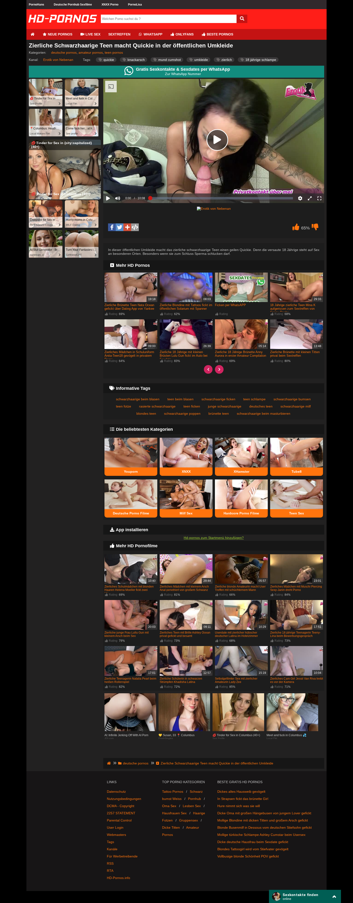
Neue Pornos (59, 34)
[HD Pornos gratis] (62, 27)
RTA (110, 871)
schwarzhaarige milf (295, 406)
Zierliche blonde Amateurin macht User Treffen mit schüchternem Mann (240, 588)
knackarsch (136, 60)
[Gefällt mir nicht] (315, 228)
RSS (110, 863)
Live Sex (92, 34)
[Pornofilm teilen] (127, 227)
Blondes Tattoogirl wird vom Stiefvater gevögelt (252, 849)
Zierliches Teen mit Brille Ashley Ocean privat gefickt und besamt (185, 634)
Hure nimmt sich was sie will (238, 806)
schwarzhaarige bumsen (292, 399)
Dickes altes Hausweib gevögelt (241, 791)
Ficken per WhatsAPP (230, 305)
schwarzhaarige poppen (182, 413)
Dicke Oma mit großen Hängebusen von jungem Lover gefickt (264, 813)
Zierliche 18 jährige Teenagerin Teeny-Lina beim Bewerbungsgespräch (295, 634)
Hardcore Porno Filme (241, 513)
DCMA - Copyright (120, 806)
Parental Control (119, 820)
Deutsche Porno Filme (131, 513)
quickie (108, 60)
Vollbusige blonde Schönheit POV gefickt (248, 856)
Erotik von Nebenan (58, 60)
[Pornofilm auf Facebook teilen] (112, 227)
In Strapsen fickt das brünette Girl (242, 799)
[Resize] (310, 198)
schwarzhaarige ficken (218, 399)
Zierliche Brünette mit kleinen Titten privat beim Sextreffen (295, 353)
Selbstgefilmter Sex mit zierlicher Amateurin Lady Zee (236, 680)
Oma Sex (169, 806)
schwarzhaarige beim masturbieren (263, 413)
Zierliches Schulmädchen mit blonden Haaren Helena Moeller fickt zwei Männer (129, 590)
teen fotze (123, 406)
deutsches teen (261, 406)
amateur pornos (91, 52)
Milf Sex (186, 513)
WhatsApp (152, 34)
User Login (115, 827)
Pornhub (194, 799)
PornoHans (36, 4)
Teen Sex (296, 513)
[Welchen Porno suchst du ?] (242, 19)
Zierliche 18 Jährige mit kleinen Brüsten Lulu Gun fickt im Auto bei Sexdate (183, 355)
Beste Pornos (219, 34)
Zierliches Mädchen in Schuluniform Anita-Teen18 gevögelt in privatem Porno (129, 355)
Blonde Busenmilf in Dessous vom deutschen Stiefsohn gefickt (264, 827)
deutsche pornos (64, 52)
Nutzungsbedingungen (124, 799)
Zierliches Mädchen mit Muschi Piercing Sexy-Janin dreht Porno (296, 588)
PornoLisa (135, 4)
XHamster (241, 471)
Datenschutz (116, 791)
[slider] (221, 198)
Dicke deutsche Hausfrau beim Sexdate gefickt (252, 842)
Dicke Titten (171, 827)
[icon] (32, 34)
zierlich (226, 60)
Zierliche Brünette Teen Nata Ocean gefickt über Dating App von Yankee (129, 306)
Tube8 (297, 471)
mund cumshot (169, 60)
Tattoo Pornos (172, 791)
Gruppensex (188, 820)
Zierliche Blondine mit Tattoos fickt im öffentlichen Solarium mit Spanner (186, 306)
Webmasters (116, 835)
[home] (109, 763)
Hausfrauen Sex (174, 813)
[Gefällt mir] (296, 228)
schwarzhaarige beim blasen (137, 399)
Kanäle (112, 849)
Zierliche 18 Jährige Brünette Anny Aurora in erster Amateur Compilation (240, 353)
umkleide (200, 60)
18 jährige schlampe (260, 60)
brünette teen (218, 413)
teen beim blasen (180, 399)
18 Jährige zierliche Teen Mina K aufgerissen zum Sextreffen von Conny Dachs (293, 308)
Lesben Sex (192, 806)
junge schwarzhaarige (224, 406)
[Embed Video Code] (135, 227)
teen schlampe (254, 399)
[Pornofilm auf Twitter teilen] (119, 227)
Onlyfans (184, 34)
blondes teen (146, 413)
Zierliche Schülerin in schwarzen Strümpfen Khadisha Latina (181, 680)
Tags (110, 842)
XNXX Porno (110, 4)
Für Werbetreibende (122, 856)
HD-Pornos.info (118, 878)
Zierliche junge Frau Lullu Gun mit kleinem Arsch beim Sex (126, 634)
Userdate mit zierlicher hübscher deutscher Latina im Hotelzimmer (236, 634)
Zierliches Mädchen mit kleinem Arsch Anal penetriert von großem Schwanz (184, 588)
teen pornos (114, 52)
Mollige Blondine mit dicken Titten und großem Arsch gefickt (262, 820)
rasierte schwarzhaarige (157, 406)
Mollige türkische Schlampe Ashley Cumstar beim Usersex (261, 835)
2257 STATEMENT (121, 813)
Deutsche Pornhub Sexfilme (73, 4)
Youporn (131, 471)
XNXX (186, 471)
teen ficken (191, 406)
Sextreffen (119, 34)
